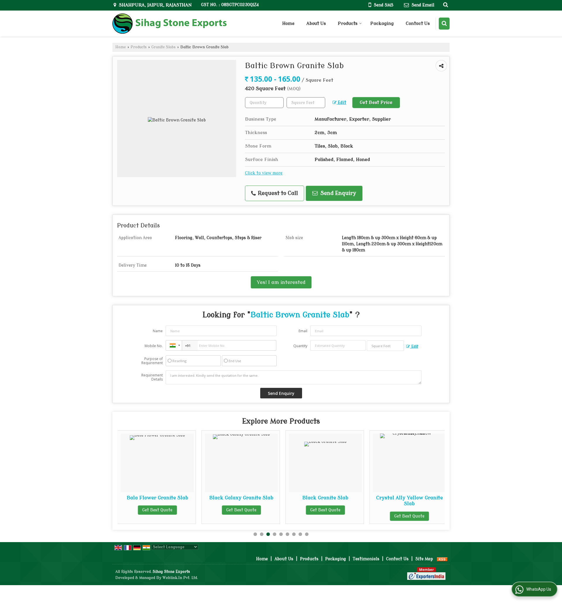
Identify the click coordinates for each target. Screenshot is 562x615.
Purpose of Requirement (152, 361)
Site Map (424, 559)
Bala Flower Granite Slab (141, 498)
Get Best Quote (142, 510)
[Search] (444, 4)
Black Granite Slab (310, 498)
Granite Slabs (163, 47)
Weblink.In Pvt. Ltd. (180, 578)
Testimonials (366, 559)
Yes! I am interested (281, 282)
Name (158, 330)
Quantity (300, 345)
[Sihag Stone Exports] (169, 23)
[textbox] (306, 102)
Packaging (382, 23)
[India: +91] (174, 345)
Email (303, 330)
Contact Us (418, 23)
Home (288, 23)
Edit (341, 102)
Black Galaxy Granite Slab (226, 498)
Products (347, 23)
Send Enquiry (337, 193)
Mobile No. (154, 345)
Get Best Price (376, 102)
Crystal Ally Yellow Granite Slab (393, 500)
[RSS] (442, 559)
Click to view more (263, 173)
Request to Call (277, 193)
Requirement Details (152, 377)
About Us (316, 23)
